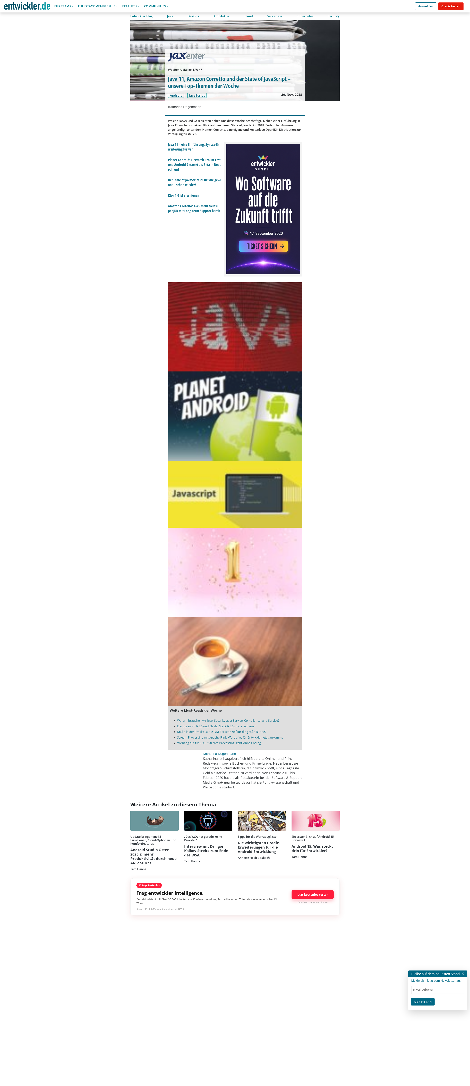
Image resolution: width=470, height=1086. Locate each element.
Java (170, 16)
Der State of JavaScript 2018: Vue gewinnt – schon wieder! (194, 182)
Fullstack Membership (96, 6)
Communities (155, 6)
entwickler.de (27, 7)
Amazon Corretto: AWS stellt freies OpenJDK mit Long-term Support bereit (194, 208)
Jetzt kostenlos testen (312, 895)
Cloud (249, 16)
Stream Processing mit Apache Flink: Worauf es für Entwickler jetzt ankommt (230, 737)
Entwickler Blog (141, 16)
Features (129, 6)
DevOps (193, 16)
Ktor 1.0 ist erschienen (183, 195)
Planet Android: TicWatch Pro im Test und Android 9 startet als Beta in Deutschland (194, 164)
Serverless (274, 16)
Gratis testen (450, 6)
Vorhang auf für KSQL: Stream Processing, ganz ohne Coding (219, 743)
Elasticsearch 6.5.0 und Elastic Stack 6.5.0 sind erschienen (216, 726)
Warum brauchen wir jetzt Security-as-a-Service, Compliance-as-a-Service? (228, 721)
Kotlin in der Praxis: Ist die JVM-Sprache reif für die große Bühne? (221, 732)
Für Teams (62, 6)
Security (334, 16)
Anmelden (425, 6)
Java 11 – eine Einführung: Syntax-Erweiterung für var (193, 147)
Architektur (222, 16)
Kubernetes (305, 16)
